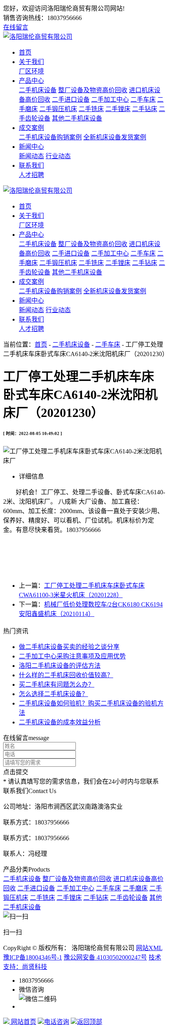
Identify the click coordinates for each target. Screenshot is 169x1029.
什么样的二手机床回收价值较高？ (66, 675)
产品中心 (31, 80)
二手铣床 (91, 109)
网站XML (149, 948)
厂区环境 (31, 71)
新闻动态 (31, 156)
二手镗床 (117, 109)
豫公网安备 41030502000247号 (105, 957)
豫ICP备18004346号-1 (32, 957)
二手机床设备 (38, 90)
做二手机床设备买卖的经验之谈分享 (69, 646)
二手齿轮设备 (129, 897)
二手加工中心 (110, 99)
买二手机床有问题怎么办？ (56, 684)
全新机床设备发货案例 (114, 137)
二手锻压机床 (58, 109)
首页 (25, 52)
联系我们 (31, 165)
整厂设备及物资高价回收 (92, 90)
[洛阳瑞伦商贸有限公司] (37, 36)
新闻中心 (31, 146)
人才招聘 (31, 175)
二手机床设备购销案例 (50, 137)
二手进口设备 (71, 99)
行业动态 (58, 156)
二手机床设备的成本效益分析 (60, 722)
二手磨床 (135, 888)
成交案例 (31, 127)
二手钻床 (144, 109)
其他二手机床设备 (77, 118)
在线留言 (15, 27)
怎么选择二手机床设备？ (53, 694)
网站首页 (22, 1021)
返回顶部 (89, 1021)
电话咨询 (56, 1021)
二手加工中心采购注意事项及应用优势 (72, 656)
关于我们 (31, 61)
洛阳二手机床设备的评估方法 (60, 665)
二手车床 (143, 99)
